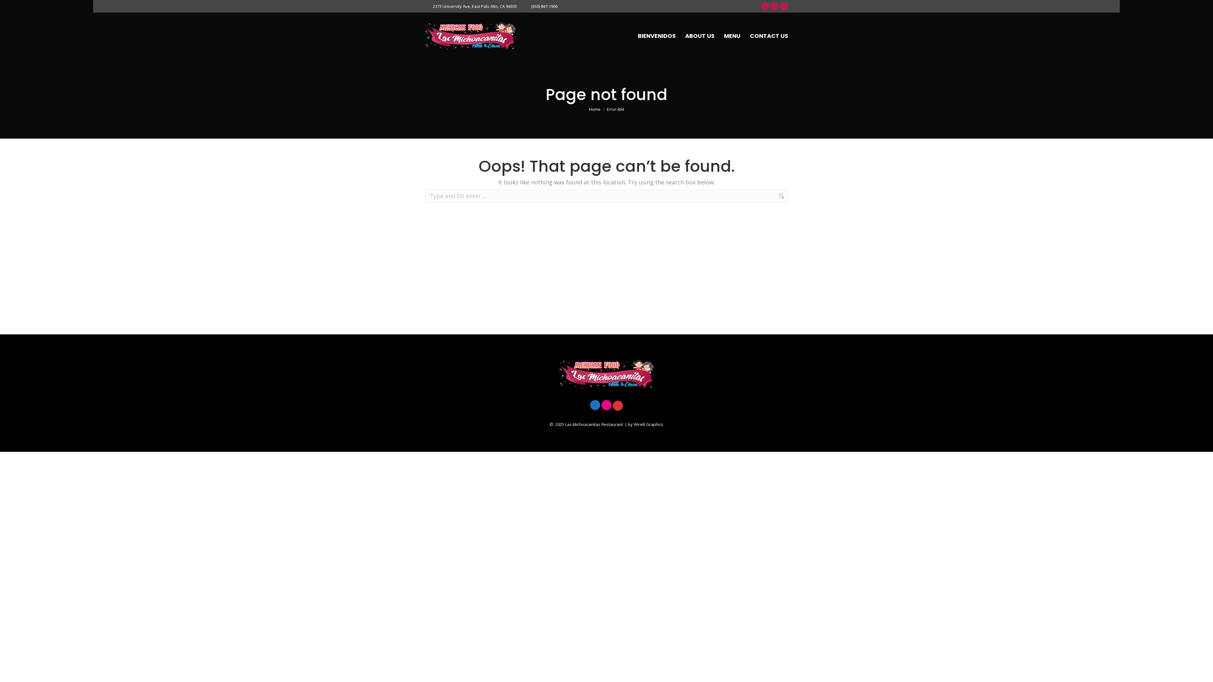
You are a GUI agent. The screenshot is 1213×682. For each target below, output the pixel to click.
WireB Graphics (648, 424)
